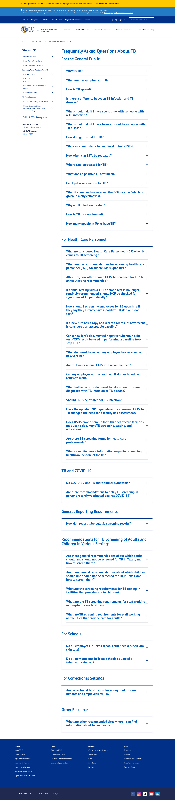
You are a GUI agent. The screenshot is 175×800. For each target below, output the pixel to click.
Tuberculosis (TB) (34, 41)
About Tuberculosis (29, 57)
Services (67, 30)
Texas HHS (127, 754)
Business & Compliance (124, 30)
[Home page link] (39, 29)
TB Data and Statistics (29, 74)
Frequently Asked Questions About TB (35, 70)
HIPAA (90, 759)
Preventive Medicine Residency (61, 759)
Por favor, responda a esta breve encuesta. (118, 13)
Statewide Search (130, 767)
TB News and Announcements (32, 65)
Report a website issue (22, 767)
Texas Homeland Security (132, 759)
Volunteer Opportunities (59, 763)
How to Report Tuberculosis (32, 61)
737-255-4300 (27, 134)
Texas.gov (127, 750)
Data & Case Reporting (146, 30)
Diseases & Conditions (102, 30)
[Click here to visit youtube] (151, 794)
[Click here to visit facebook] (112, 20)
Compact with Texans (22, 763)
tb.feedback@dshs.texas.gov (32, 127)
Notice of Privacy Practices (23, 771)
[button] (52, 56)
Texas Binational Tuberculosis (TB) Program (34, 87)
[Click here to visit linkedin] (157, 794)
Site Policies (92, 763)
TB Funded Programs (29, 93)
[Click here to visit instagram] (121, 20)
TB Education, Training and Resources (35, 101)
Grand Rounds (92, 754)
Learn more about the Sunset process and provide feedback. (99, 4)
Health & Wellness (82, 30)
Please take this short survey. (97, 10)
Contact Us (89, 20)
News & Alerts (57, 20)
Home (23, 41)
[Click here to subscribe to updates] (125, 20)
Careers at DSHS (56, 750)
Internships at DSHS (58, 754)
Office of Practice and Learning (98, 750)
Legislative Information (73, 20)
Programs (34, 20)
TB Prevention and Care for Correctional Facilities (36, 80)
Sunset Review (20, 754)
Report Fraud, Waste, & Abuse (25, 776)
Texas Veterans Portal (131, 763)
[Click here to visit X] (116, 20)
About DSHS (19, 750)
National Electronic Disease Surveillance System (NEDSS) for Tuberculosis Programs (33, 108)
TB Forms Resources (29, 97)
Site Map (91, 767)
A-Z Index (45, 20)
